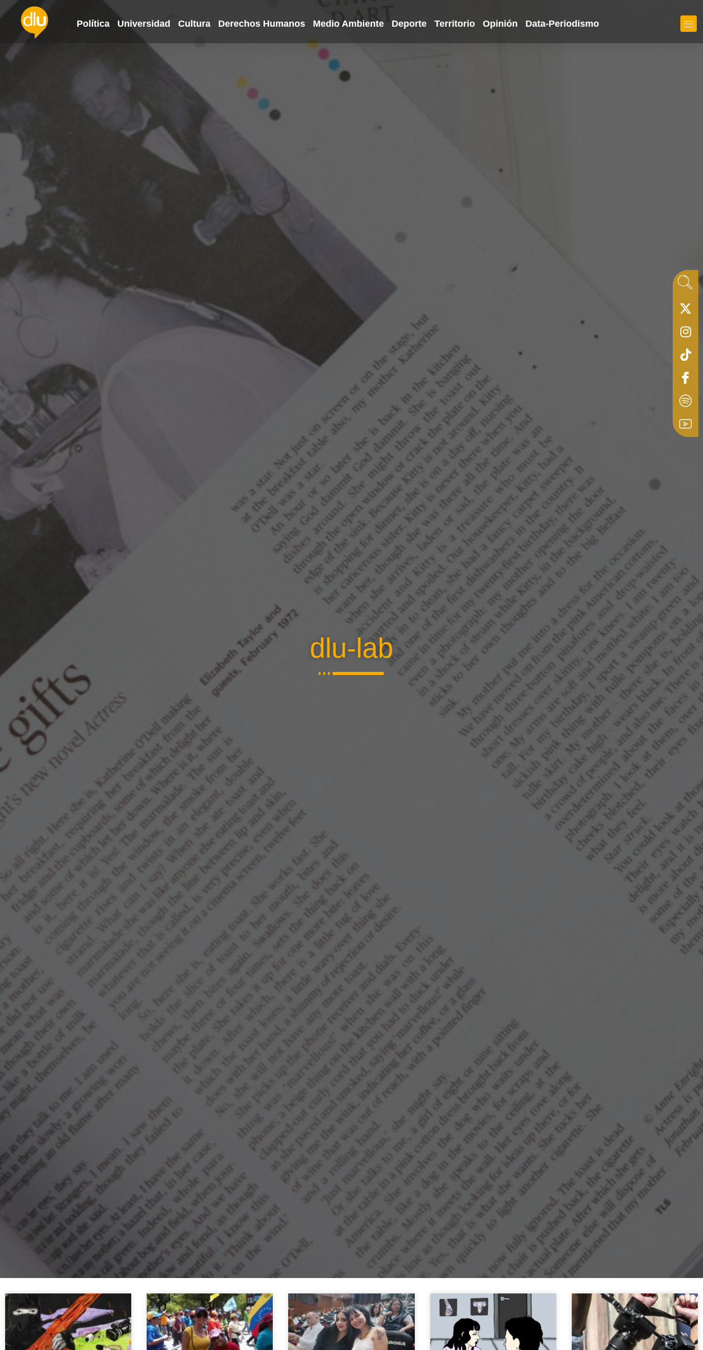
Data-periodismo (562, 24)
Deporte (409, 24)
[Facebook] (685, 380)
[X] (685, 311)
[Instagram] (685, 334)
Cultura (194, 24)
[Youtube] (685, 426)
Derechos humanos (261, 24)
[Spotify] (685, 403)
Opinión (500, 24)
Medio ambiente (348, 24)
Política (93, 24)
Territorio (454, 24)
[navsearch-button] (685, 285)
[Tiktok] (685, 357)
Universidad (143, 24)
